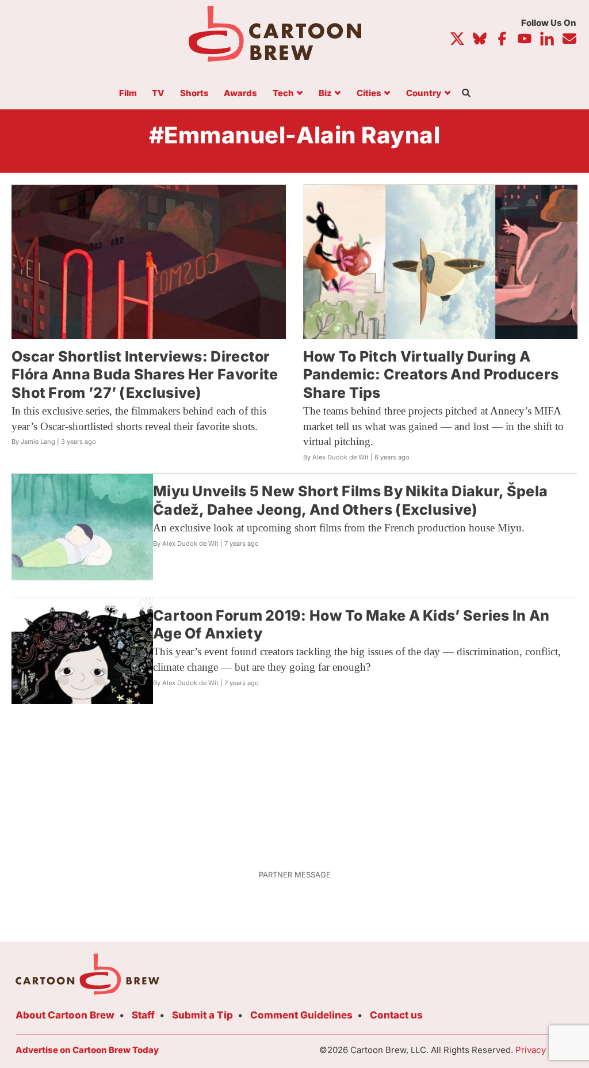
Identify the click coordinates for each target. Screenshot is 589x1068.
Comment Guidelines (301, 1015)
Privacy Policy (544, 1049)
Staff (143, 1015)
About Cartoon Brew (65, 1015)
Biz (325, 93)
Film (128, 93)
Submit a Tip (202, 1015)
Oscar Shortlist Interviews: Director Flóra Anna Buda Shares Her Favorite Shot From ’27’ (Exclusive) (145, 374)
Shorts (194, 93)
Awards (240, 93)
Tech (283, 93)
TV (158, 93)
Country (423, 93)
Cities (369, 93)
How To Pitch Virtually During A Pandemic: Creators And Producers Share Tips (431, 374)
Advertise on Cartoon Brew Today (87, 1049)
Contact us (396, 1015)
